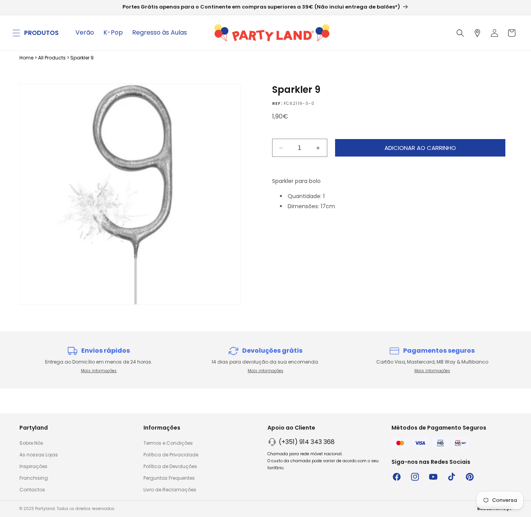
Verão (84, 32)
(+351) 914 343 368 (307, 441)
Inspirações (33, 466)
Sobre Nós (31, 443)
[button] (16, 33)
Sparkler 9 (82, 57)
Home (26, 57)
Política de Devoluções (170, 466)
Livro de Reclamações (169, 489)
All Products (52, 57)
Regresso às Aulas (159, 32)
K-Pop (113, 32)
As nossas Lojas (38, 454)
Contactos (32, 489)
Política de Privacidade (170, 454)
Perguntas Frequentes (169, 478)
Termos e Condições (168, 443)
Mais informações (99, 371)
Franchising (33, 478)
